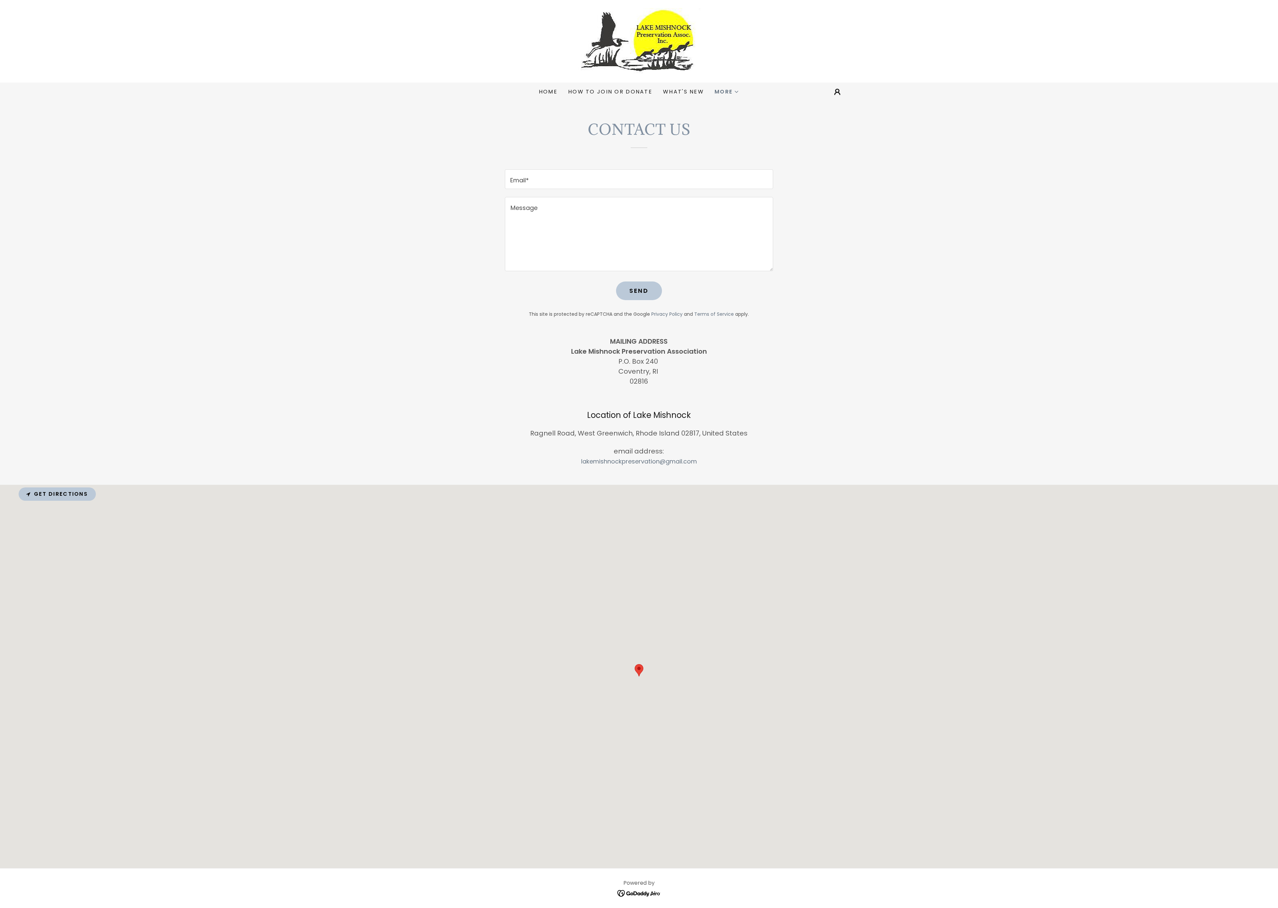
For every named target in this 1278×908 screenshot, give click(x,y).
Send (638, 290)
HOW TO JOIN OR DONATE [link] (610, 91)
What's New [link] (683, 91)
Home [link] (548, 91)
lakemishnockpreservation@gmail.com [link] (639, 461)
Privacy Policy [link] (667, 314)
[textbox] (639, 179)
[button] (727, 92)
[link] (638, 41)
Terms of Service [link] (714, 314)
